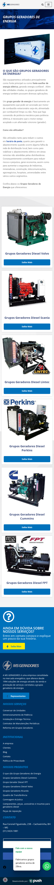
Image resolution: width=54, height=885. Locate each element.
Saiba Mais (27, 262)
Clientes (7, 747)
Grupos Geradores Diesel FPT (27, 583)
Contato (6, 756)
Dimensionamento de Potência (17, 714)
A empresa (8, 743)
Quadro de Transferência (15, 795)
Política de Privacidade (14, 760)
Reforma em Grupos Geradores (18, 727)
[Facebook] (4, 868)
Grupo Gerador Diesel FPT (15, 782)
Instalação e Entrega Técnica (16, 719)
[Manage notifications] (5, 879)
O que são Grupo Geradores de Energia (22, 773)
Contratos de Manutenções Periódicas (21, 723)
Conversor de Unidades (14, 710)
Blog (5, 752)
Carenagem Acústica (13, 799)
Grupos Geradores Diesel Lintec (27, 382)
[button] (14, 646)
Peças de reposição (12, 811)
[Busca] (42, 4)
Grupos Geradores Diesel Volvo (27, 253)
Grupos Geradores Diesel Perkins (27, 448)
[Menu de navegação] (48, 4)
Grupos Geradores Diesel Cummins (27, 516)
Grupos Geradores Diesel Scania (27, 318)
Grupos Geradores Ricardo (16, 790)
